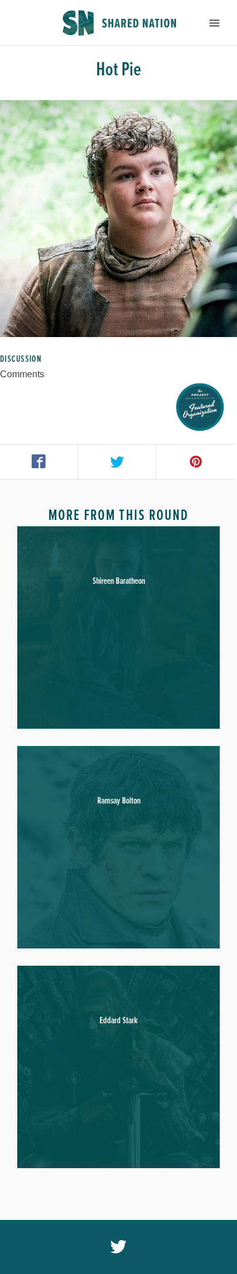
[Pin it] (195, 462)
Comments (22, 374)
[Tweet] (117, 462)
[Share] (39, 462)
